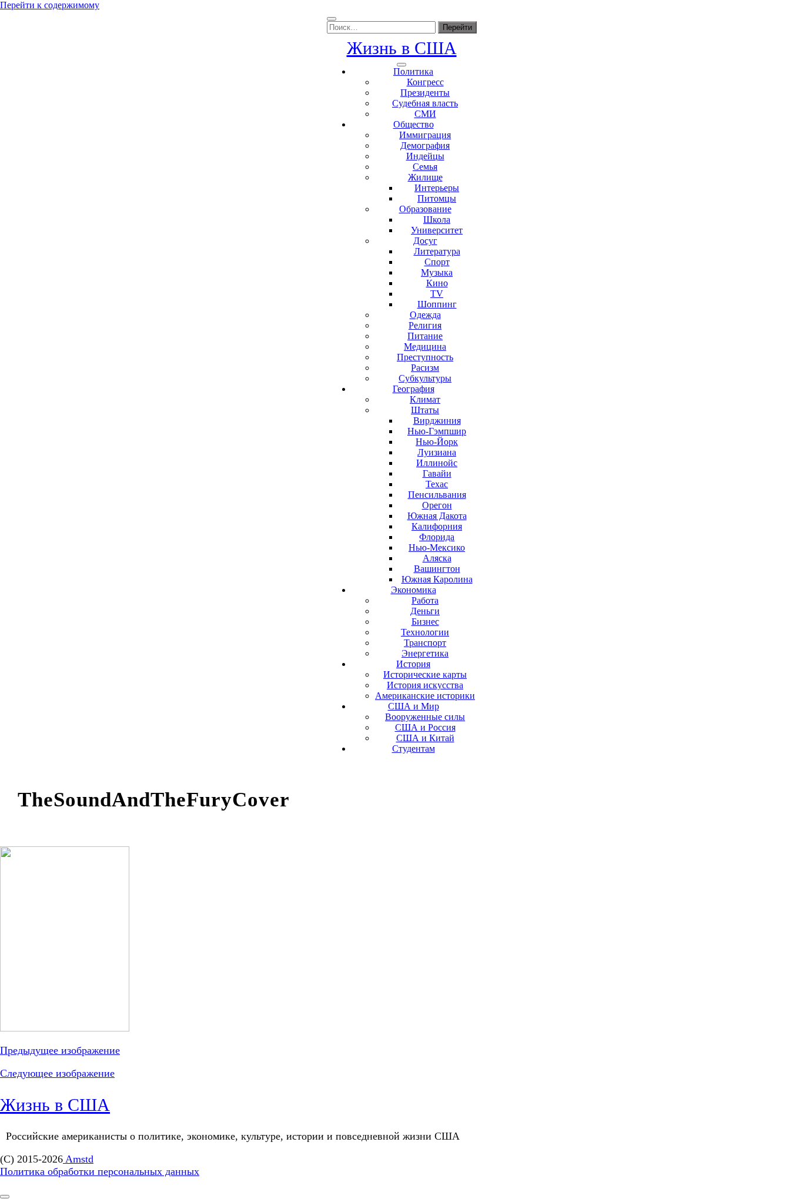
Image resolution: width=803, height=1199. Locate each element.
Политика (413, 71)
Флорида (436, 537)
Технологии (425, 632)
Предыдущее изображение (60, 1050)
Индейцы (425, 156)
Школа (436, 220)
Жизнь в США (402, 48)
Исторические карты (425, 674)
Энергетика (425, 653)
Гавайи (437, 473)
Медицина (425, 346)
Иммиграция (425, 135)
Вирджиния (437, 421)
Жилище (425, 177)
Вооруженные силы (425, 717)
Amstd (78, 1159)
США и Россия (425, 727)
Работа (425, 600)
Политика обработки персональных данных (99, 1171)
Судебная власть (425, 103)
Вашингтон (437, 569)
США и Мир (413, 706)
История (413, 664)
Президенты (425, 93)
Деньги (425, 611)
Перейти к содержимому (49, 5)
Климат (425, 399)
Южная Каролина (437, 579)
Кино (437, 283)
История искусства (425, 685)
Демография (425, 145)
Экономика (413, 590)
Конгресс (425, 82)
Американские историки (425, 696)
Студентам (413, 748)
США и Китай (425, 738)
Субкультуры (425, 378)
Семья (425, 167)
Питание (425, 336)
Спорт (437, 262)
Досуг (425, 241)
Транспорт (425, 643)
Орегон (437, 505)
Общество (413, 124)
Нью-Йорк (437, 442)
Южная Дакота (437, 516)
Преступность (425, 357)
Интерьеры (436, 188)
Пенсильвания (437, 495)
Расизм (425, 368)
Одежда (425, 315)
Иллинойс (436, 463)
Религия (425, 325)
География (413, 389)
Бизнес (425, 622)
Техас (437, 484)
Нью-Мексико (437, 547)
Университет (437, 230)
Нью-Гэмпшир (436, 431)
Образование (425, 209)
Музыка (437, 272)
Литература (437, 251)
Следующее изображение (57, 1073)
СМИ (425, 114)
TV (436, 294)
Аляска (437, 558)
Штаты (425, 410)
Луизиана (436, 452)
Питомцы (436, 198)
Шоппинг (437, 304)
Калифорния (436, 526)
